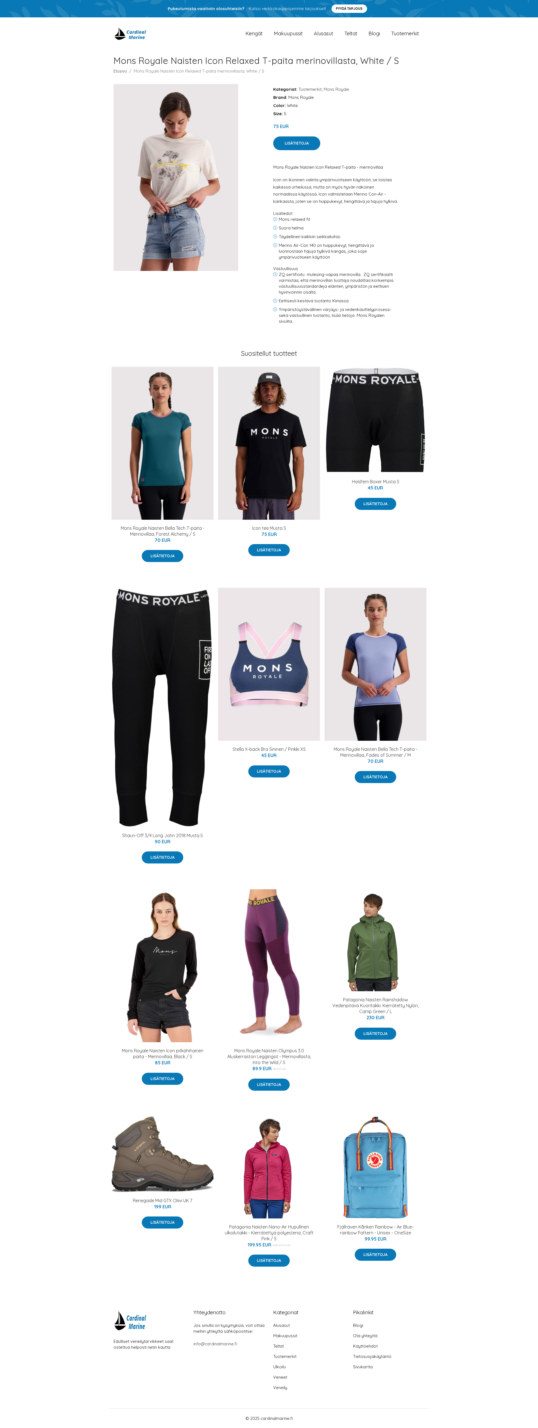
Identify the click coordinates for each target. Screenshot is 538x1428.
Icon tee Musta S (269, 528)
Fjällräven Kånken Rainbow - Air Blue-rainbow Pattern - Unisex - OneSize (375, 1230)
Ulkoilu (279, 1366)
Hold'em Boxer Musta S (375, 481)
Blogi (374, 33)
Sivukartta (363, 1366)
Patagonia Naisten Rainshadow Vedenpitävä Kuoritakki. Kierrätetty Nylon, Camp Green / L (375, 1005)
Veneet (280, 1377)
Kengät (254, 33)
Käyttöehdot (365, 1346)
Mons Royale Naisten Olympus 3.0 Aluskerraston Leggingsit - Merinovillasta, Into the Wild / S (269, 1056)
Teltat (350, 33)
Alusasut (323, 33)
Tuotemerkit (405, 33)
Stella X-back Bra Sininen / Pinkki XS (269, 749)
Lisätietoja (297, 143)
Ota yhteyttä (365, 1335)
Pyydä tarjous (349, 8)
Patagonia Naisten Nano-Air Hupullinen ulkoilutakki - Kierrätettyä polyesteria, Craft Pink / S (269, 1232)
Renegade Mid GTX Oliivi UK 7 (162, 1200)
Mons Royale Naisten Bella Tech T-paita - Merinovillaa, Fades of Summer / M (376, 752)
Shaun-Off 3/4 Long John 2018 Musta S (162, 835)
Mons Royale (336, 89)
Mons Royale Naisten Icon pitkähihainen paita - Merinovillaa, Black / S (162, 1053)
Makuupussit (288, 33)
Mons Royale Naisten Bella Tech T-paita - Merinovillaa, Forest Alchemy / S (163, 531)
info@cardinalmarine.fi (215, 1343)
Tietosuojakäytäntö (372, 1356)
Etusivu (120, 71)
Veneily (280, 1387)
